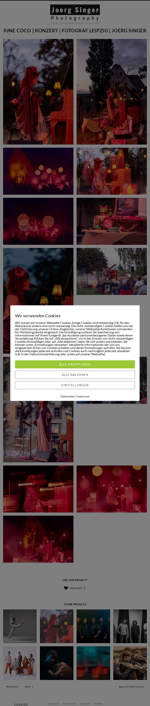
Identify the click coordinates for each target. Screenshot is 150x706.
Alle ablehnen (75, 374)
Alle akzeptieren (75, 364)
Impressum (83, 396)
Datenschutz (68, 396)
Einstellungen (75, 385)
